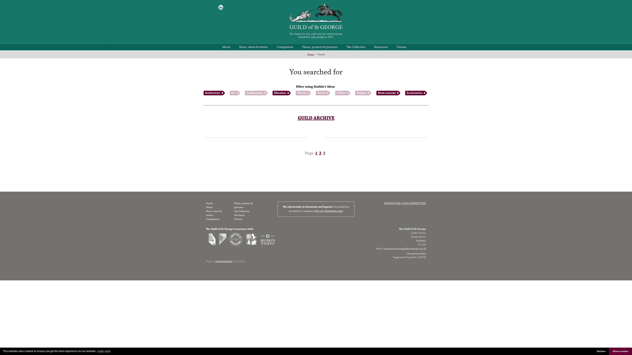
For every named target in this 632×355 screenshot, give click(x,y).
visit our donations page (328, 211)
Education (280, 93)
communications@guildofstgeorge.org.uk (404, 248)
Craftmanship (254, 93)
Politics (341, 93)
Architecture (212, 93)
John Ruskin (317, 37)
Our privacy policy (416, 253)
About (226, 47)
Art (233, 93)
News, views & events (253, 47)
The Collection (355, 47)
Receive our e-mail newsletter (405, 203)
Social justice (414, 93)
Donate (401, 47)
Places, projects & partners (320, 47)
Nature (321, 93)
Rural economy (387, 93)
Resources (381, 47)
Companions (284, 47)
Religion (362, 93)
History (301, 93)
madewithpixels (223, 261)
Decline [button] (601, 351)
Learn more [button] (104, 351)
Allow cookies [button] (620, 351)
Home (310, 54)
